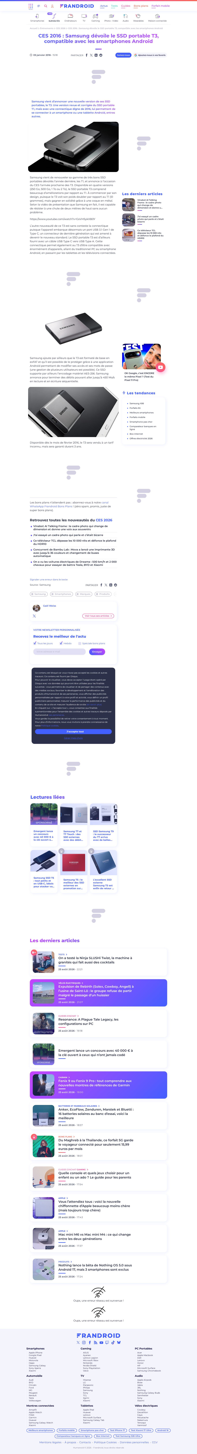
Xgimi (86, 1398)
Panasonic (88, 1385)
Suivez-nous (123, 55)
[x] (34, 616)
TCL (85, 1395)
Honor (140, 1363)
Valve (85, 1370)
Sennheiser (142, 1395)
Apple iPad (88, 1409)
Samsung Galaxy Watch (41, 1422)
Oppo (31, 1363)
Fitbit (31, 1415)
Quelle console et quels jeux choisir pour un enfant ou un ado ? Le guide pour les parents (94, 1175)
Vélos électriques (146, 1405)
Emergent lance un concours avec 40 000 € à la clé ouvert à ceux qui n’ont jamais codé (43, 835)
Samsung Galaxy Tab (93, 1420)
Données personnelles (134, 1442)
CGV (155, 1442)
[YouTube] (101, 1342)
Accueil (33, 28)
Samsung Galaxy (37, 1365)
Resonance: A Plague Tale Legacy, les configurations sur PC (88, 1022)
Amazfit (33, 1409)
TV (82, 1375)
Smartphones (63, 594)
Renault (33, 1395)
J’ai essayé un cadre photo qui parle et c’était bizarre (68, 535)
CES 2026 (60, 28)
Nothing (141, 1390)
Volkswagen (35, 1400)
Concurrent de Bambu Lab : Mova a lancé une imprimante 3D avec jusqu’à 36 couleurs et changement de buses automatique (74, 553)
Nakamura (142, 1420)
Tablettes (87, 1405)
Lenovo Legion (90, 1358)
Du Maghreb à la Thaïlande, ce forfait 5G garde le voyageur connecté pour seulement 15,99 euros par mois (95, 1144)
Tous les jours (45, 643)
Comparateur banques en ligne (73, 1436)
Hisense (87, 1380)
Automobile (34, 1375)
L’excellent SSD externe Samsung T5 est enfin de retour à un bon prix (103, 884)
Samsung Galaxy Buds (148, 1393)
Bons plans (141, 5)
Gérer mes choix (73, 738)
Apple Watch (35, 1412)
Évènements (46, 28)
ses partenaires (56, 715)
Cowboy (141, 1409)
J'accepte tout (75, 731)
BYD (31, 1382)
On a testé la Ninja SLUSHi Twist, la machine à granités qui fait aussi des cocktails (95, 960)
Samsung (45, 584)
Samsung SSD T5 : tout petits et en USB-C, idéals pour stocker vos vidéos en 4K (44, 882)
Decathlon (142, 1412)
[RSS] (95, 1342)
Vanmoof (142, 1425)
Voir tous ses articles (97, 616)
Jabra (140, 1385)
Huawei (32, 1358)
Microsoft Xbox (90, 1360)
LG (84, 1382)
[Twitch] (107, 1342)
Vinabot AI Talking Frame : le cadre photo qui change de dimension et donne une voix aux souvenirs (70, 528)
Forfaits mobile (137, 417)
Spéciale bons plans (93, 643)
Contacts (85, 1442)
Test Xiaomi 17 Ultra (141, 1430)
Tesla (31, 1398)
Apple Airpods (144, 1380)
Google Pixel (35, 1355)
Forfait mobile (161, 5)
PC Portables (143, 1348)
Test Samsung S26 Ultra (128, 1436)
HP (138, 1365)
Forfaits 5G (135, 408)
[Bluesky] (119, 1342)
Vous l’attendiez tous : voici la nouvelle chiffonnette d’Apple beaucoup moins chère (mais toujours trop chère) (94, 1206)
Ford (31, 1387)
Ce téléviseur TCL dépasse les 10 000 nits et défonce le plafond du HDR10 (150, 234)
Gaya (139, 1415)
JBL (139, 1387)
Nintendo (87, 1363)
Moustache (142, 1417)
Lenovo (141, 1360)
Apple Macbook (145, 1355)
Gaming (86, 1348)
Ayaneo (87, 1355)
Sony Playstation (91, 1368)
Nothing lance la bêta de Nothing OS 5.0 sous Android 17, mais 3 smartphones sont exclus (95, 1267)
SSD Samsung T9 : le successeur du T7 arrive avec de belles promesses (103, 836)
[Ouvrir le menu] (30, 6)
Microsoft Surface (146, 1368)
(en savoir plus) (94, 704)
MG (30, 1390)
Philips (86, 1387)
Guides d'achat (67, 1016)
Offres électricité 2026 (141, 438)
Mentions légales (50, 1442)
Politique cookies (49, 725)
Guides (125, 5)
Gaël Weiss (49, 605)
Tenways (141, 1422)
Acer (139, 1352)
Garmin (32, 1417)
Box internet (136, 434)
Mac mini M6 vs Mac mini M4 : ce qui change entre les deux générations (94, 1237)
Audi (31, 1380)
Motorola (33, 1360)
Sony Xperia (35, 1368)
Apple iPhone (35, 1352)
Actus (104, 5)
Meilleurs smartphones (142, 412)
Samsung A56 (137, 403)
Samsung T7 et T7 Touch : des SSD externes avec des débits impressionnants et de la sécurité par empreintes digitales (73, 836)
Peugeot (33, 1393)
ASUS (86, 1352)
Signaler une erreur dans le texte (49, 579)
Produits (104, 594)
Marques (85, 594)
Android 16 (162, 1430)
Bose (139, 1382)
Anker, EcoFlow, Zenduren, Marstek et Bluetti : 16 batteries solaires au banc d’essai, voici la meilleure (96, 1114)
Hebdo (67, 643)
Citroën (32, 1385)
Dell (139, 1358)
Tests (114, 5)
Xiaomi (32, 1370)
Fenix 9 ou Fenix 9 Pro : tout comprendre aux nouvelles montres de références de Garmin (95, 1083)
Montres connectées (40, 1405)
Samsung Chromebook (149, 1370)
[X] (78, 1342)
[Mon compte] (52, 6)
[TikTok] (113, 1342)
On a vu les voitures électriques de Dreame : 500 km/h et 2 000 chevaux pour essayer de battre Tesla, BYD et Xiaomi (75, 563)
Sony (85, 1393)
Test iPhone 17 (117, 1430)
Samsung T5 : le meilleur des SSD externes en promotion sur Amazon (73, 884)
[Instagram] (84, 1342)
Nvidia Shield (89, 1365)
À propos (70, 1442)
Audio (139, 1375)
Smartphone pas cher (141, 422)
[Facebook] (90, 1342)
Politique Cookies (105, 1442)
